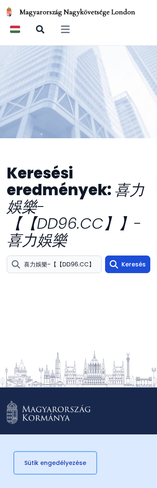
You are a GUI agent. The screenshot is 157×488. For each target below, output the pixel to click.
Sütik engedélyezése (55, 463)
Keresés (133, 264)
